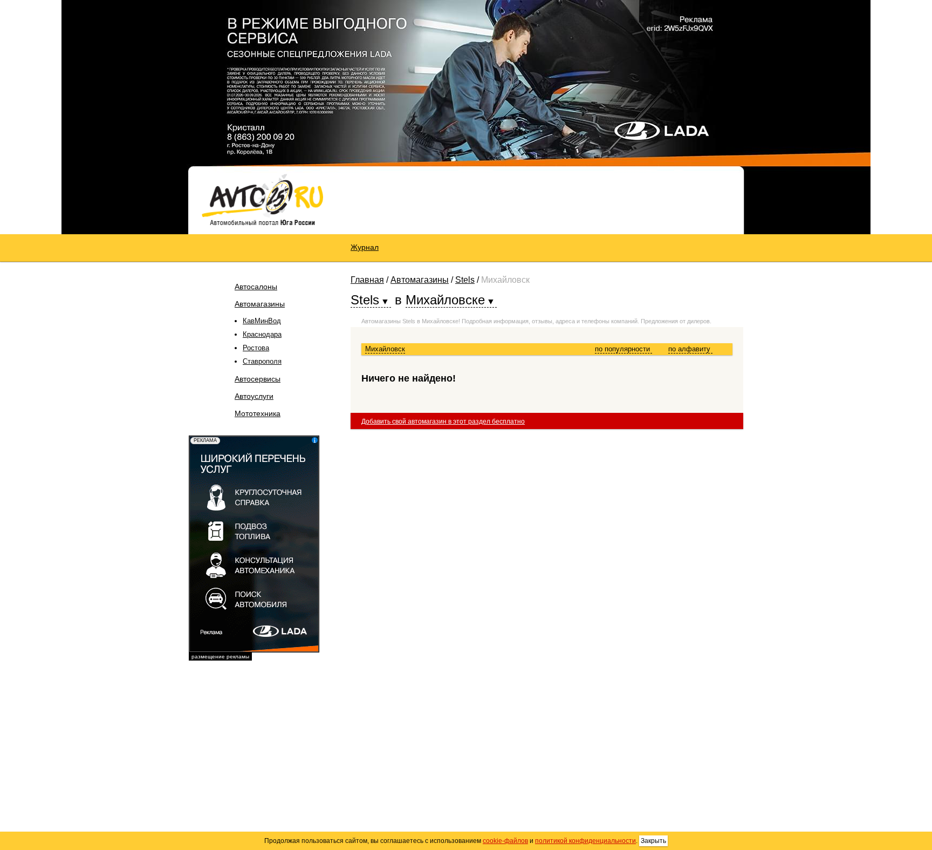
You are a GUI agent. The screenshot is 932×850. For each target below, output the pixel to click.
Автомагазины (260, 304)
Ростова (256, 348)
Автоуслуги (254, 396)
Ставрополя (262, 361)
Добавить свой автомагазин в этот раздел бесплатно (443, 421)
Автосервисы (257, 379)
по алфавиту (690, 349)
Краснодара (262, 334)
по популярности (623, 349)
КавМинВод (262, 321)
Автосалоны (256, 286)
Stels (465, 279)
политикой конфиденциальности (585, 841)
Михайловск (385, 349)
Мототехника (257, 413)
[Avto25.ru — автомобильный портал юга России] (262, 199)
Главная (367, 279)
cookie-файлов (505, 841)
